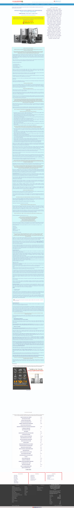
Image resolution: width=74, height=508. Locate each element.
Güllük (55, 11)
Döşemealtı (57, 14)
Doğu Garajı (50, 25)
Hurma (48, 20)
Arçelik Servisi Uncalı (26, 450)
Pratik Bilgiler (26, 4)
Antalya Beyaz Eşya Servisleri (16, 487)
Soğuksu (59, 34)
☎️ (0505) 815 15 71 (28, 23)
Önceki (27, 390)
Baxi (40, 442)
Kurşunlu (50, 13)
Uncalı (60, 20)
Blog (37, 486)
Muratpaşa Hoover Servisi (26, 464)
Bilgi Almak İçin (32, 476)
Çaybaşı (58, 38)
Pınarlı (57, 11)
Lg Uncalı (26, 456)
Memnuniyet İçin (33, 477)
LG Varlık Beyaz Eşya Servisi (26, 434)
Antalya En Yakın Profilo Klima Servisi (26, 439)
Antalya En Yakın (53, 32)
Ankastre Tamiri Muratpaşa (26, 467)
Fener (54, 17)
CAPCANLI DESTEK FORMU (50, 475)
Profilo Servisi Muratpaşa (26, 458)
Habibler (59, 28)
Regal (41, 448)
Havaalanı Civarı (54, 31)
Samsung (41, 436)
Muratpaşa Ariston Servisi (26, 418)
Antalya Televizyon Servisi (50, 476)
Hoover (41, 464)
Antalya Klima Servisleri (40, 487)
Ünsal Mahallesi (51, 11)
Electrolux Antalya (14, 498)
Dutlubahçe (54, 21)
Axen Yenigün (26, 431)
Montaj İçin (48, 478)
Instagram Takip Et (34, 13)
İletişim (48, 4)
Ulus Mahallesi (57, 20)
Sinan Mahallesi (59, 35)
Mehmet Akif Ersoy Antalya (51, 34)
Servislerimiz (37, 4)
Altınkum (55, 13)
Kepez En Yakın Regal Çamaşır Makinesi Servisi (26, 448)
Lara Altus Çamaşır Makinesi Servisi (26, 466)
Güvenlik (57, 17)
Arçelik (41, 417)
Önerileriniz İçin (33, 478)
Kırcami (48, 18)
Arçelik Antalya (16, 476)
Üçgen (53, 35)
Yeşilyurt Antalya (58, 21)
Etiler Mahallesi (57, 25)
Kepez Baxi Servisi (26, 442)
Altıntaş (52, 17)
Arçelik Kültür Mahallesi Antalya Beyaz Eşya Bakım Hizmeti (26, 426)
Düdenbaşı (50, 21)
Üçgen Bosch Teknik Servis (26, 459)
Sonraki (29, 390)
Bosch (41, 447)
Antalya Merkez (56, 27)
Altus (41, 466)
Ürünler (31, 4)
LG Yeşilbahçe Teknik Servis (26, 428)
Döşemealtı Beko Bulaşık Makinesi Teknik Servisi (26, 461)
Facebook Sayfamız (39, 490)
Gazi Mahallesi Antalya (53, 18)
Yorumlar (52, 4)
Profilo (41, 439)
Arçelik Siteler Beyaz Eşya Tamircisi (26, 417)
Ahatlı (48, 21)
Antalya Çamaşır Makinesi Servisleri (16, 490)
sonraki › (30, 469)
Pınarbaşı (51, 20)
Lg (40, 428)
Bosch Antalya (16, 478)
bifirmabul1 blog (14, 363)
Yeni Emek (57, 32)
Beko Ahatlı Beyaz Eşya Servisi (26, 420)
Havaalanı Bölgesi (52, 24)
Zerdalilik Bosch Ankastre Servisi (26, 447)
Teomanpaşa (53, 28)
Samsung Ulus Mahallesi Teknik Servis (26, 436)
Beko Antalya (15, 477)
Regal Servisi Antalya (14, 500)
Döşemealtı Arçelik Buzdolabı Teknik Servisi (26, 423)
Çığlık (50, 35)
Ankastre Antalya (14, 492)
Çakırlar (47, 13)
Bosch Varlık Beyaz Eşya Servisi (26, 453)
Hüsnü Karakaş (55, 38)
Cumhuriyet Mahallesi (50, 27)
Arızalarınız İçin (32, 475)
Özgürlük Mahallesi (55, 10)
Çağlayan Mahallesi (58, 24)
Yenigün (48, 11)
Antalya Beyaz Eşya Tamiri (26, 429)
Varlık (60, 32)
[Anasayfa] (17, 2)
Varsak (60, 17)
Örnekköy (48, 35)
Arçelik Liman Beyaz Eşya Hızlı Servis (26, 437)
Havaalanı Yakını (58, 18)
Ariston (41, 418)
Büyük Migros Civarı (59, 13)
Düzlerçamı (60, 10)
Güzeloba (49, 28)
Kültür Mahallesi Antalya (49, 10)
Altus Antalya (15, 475)
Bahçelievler (48, 32)
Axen (41, 431)
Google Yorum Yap (22, 13)
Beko (41, 420)
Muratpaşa (58, 31)
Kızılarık (48, 24)
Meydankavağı (50, 31)
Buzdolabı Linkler (14, 497)
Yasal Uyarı (42, 4)
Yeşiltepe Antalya (49, 14)
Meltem (60, 27)
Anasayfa (14, 4)
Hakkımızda (19, 4)
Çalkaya (54, 25)
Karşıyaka (60, 11)
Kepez (56, 28)
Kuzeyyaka (49, 17)
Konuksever (53, 14)
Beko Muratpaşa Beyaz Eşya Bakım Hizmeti (26, 445)
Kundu (53, 20)
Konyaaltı (56, 34)
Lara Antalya (50, 38)
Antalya (55, 35)
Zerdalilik (60, 14)
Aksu (52, 13)
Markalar (13, 499)
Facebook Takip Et (28, 13)
